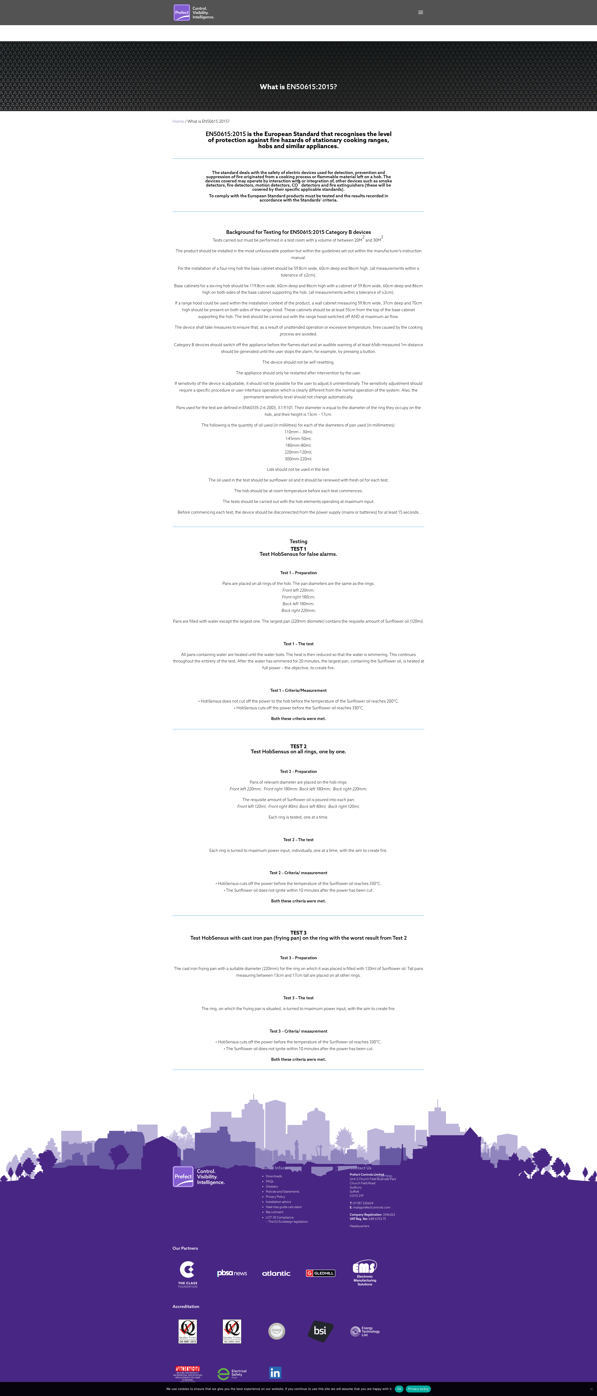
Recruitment (274, 1212)
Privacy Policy (275, 1196)
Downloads (274, 1176)
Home (178, 121)
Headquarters (359, 1226)
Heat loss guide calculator (284, 1207)
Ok (399, 1389)
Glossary (272, 1186)
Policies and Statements (282, 1191)
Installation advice (278, 1202)
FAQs (269, 1181)
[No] (591, 1389)
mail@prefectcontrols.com (371, 1207)
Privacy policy (418, 1389)
